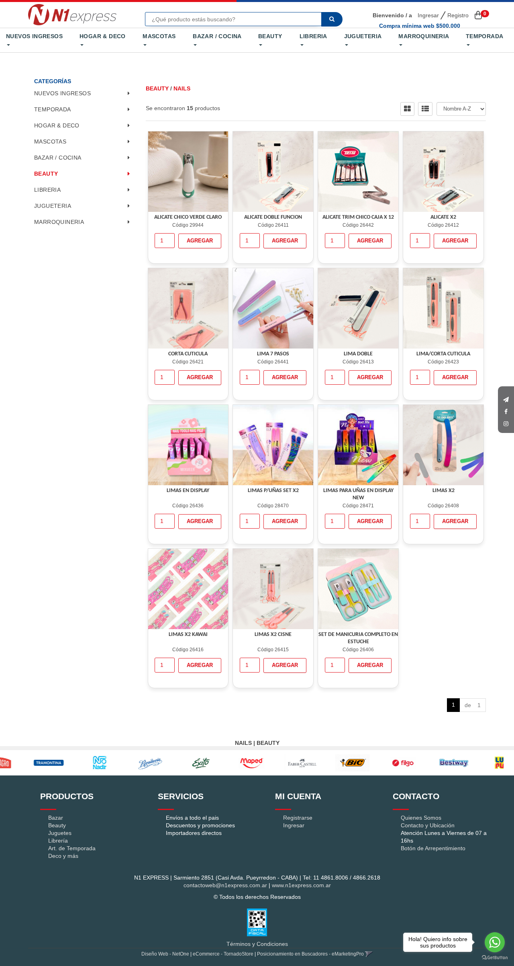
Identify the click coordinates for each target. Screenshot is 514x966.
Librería (58, 840)
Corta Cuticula (188, 354)
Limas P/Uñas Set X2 (273, 491)
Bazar (55, 817)
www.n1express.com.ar (301, 885)
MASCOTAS (159, 36)
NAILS (181, 88)
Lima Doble (358, 354)
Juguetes (59, 833)
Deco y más (63, 856)
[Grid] (407, 109)
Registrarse (297, 817)
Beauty (57, 825)
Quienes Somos (421, 817)
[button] (506, 398)
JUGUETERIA (362, 36)
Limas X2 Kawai (188, 635)
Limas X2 (443, 491)
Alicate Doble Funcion (273, 217)
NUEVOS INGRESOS (34, 36)
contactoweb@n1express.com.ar (225, 885)
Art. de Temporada (72, 848)
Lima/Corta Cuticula (443, 354)
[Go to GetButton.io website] (495, 957)
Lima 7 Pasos (273, 354)
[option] (26, 762)
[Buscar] (332, 19)
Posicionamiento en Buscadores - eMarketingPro (310, 954)
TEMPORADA (484, 36)
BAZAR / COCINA (217, 36)
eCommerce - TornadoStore (223, 954)
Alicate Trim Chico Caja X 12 (358, 217)
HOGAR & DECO (103, 36)
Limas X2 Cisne (273, 635)
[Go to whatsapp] (495, 942)
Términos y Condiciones (257, 944)
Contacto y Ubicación (428, 825)
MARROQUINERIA (423, 36)
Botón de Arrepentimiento (433, 848)
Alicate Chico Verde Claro (188, 217)
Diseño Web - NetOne (165, 954)
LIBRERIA (313, 36)
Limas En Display (188, 491)
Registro (457, 15)
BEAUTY (270, 36)
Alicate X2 (443, 217)
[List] (425, 109)
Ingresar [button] (428, 15)
